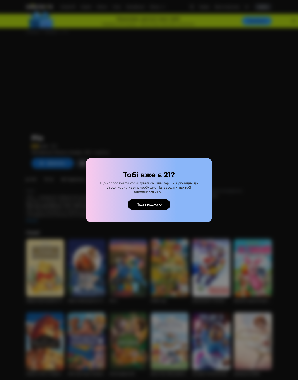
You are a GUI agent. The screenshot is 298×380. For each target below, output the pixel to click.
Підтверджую (149, 204)
